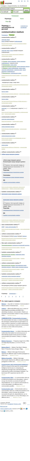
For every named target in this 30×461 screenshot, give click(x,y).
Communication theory (8, 331)
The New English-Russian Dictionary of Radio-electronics (14, 101)
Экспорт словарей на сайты (6, 408)
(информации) (5, 63)
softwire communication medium (9, 240)
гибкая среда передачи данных (10, 154)
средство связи (18, 69)
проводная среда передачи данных (12, 194)
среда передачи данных (23, 66)
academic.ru (6, 2)
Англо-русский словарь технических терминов (12, 54)
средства (4, 50)
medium (4, 308)
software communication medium (11, 182)
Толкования (15, 16)
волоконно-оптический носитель (20, 245)
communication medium (7, 45)
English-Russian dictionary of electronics (10, 147)
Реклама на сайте (17, 403)
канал (3, 41)
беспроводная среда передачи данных (13, 177)
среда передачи (21, 61)
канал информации (13, 68)
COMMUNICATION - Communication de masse (14, 318)
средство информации (8, 69)
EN (19, 1)
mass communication (10, 227)
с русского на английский (24, 26)
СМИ (3, 227)
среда (15, 236)
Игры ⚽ (8, 21)
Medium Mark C (6, 347)
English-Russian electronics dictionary (10, 93)
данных (25, 236)
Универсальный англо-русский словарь (11, 75)
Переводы (8, 18)
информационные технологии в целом (13, 172)
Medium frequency (7, 341)
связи (8, 50)
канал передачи (12, 61)
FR (27, 1)
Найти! (26, 10)
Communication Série (7, 377)
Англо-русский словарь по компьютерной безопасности (15, 84)
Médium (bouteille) (7, 358)
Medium (4, 304)
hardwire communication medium (11, 215)
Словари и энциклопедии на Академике (13, 6)
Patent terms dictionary (7, 121)
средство (4, 108)
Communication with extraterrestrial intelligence (15, 364)
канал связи (22, 68)
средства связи (6, 39)
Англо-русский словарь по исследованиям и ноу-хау (13, 138)
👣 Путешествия (3, 406)
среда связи (13, 64)
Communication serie (7, 389)
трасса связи (5, 91)
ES (25, 1)
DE (22, 1)
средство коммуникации (8, 119)
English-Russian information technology (10, 129)
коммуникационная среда (8, 136)
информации (18, 41)
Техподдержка (10, 403)
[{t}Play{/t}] (15, 37)
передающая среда (16, 73)
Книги (22, 18)
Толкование (5, 35)
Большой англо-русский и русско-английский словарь (14, 43)
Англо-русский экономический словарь (10, 229)
